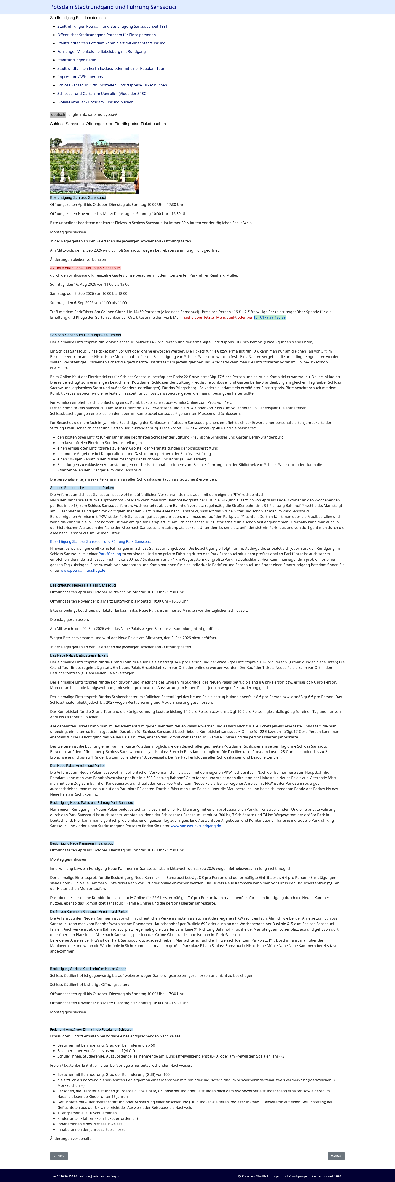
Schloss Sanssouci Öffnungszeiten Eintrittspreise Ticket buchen (112, 85)
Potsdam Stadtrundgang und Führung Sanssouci (113, 7)
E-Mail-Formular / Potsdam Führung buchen (95, 102)
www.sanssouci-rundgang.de (196, 825)
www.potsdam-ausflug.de (83, 570)
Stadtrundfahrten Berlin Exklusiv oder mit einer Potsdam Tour (111, 68)
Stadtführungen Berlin (76, 59)
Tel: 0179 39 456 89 (270, 317)
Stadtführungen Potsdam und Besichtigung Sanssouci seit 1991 (112, 26)
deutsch (58, 114)
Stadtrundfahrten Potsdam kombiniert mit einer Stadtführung (111, 43)
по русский (107, 114)
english (74, 114)
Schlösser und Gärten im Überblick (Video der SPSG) (102, 93)
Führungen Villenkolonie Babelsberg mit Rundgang (101, 51)
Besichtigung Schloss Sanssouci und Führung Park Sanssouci (101, 542)
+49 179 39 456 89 (65, 1176)
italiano (89, 114)
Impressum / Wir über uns (80, 76)
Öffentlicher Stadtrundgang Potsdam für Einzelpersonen (106, 34)
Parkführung (110, 553)
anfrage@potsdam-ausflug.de (99, 1176)
